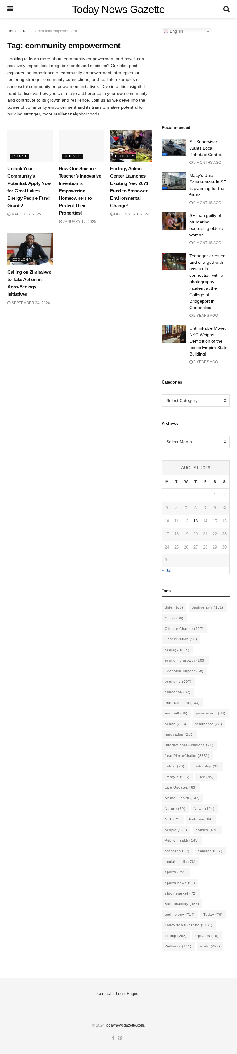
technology (180, 914)
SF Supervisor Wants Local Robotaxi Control (205, 148)
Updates (207, 936)
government (211, 713)
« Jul (166, 570)
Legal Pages (127, 993)
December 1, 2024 (131, 214)
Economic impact (184, 671)
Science (72, 156)
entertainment (182, 703)
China (174, 618)
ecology (177, 650)
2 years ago (205, 315)
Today (213, 914)
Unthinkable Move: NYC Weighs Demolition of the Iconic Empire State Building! (208, 341)
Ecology (124, 156)
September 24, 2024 (30, 303)
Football (176, 713)
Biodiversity (207, 607)
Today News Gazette (118, 9)
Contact (104, 993)
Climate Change (184, 628)
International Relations (189, 745)
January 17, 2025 (79, 221)
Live (206, 777)
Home (12, 31)
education (178, 692)
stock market (181, 893)
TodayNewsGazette (189, 925)
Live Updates (181, 787)
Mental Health (182, 798)
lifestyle (177, 777)
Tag (26, 31)
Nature (175, 809)
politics (207, 830)
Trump (176, 936)
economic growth (185, 660)
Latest (175, 766)
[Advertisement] (199, 78)
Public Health (182, 840)
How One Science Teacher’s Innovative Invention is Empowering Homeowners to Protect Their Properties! (80, 190)
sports (176, 872)
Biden (174, 607)
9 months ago (207, 162)
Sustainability (182, 904)
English (175, 31)
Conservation (181, 639)
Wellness (178, 946)
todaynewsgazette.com (125, 1025)
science (210, 851)
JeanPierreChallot (187, 756)
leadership (206, 766)
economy (178, 681)
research (177, 851)
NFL (173, 819)
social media (180, 861)
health (175, 724)
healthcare (208, 724)
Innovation (179, 734)
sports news (180, 883)
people (176, 830)
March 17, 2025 (25, 214)
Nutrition (201, 819)
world (210, 946)
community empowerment (55, 31)
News (204, 809)
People (19, 156)
